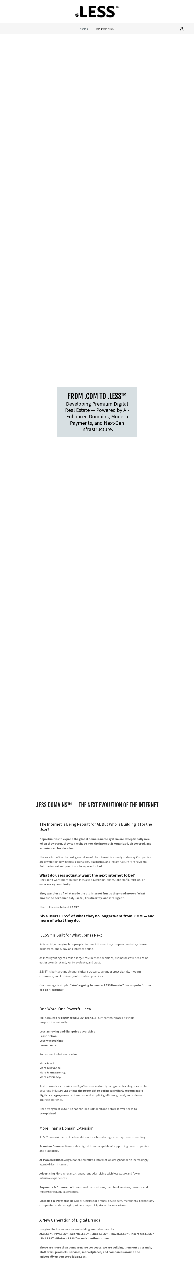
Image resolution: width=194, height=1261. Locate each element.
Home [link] (84, 28)
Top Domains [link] (104, 28)
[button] (182, 28)
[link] (97, 11)
